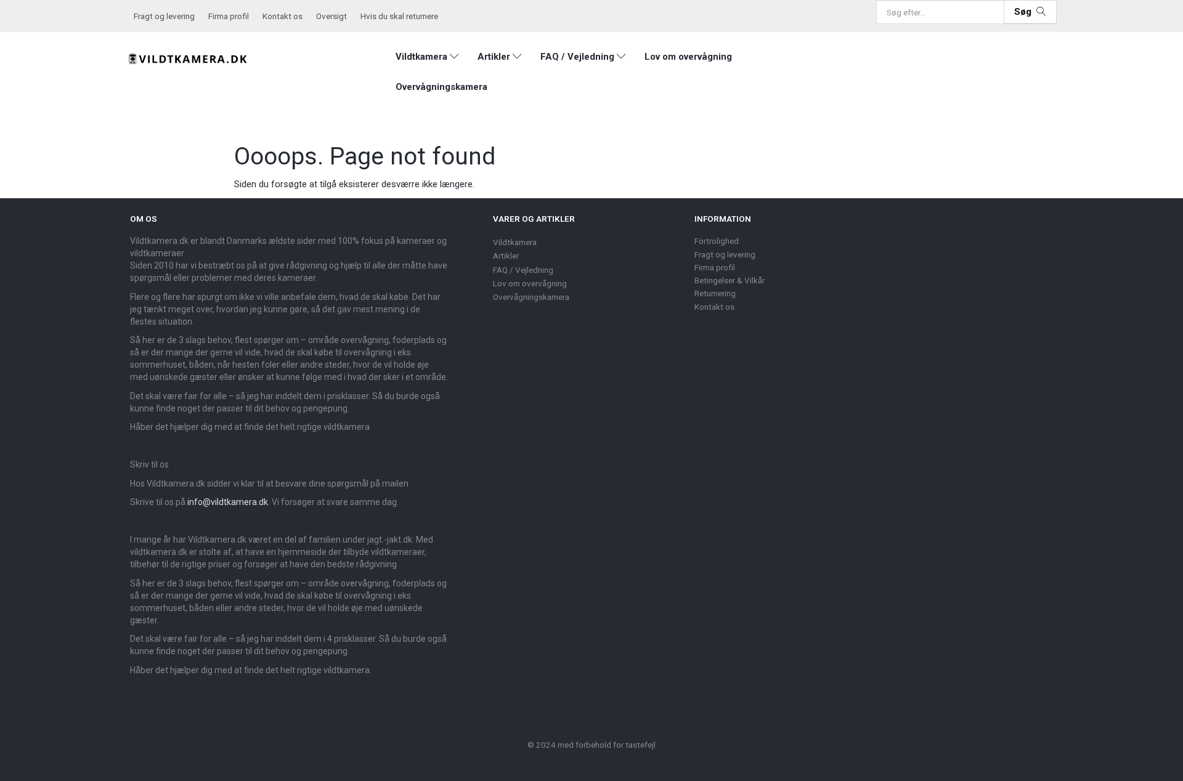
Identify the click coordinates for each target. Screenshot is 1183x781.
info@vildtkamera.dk (227, 502)
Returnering (715, 293)
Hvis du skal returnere (399, 16)
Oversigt (331, 16)
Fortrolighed (716, 241)
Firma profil (228, 16)
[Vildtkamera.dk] (188, 57)
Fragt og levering (164, 16)
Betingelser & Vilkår (729, 280)
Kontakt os (282, 16)
